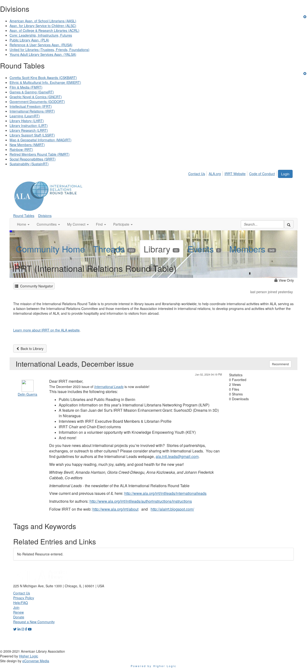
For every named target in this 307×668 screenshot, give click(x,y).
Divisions (45, 215)
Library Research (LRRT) (29, 130)
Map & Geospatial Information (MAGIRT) (40, 139)
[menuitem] (198, 173)
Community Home (50, 249)
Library (161, 249)
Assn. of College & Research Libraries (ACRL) (44, 30)
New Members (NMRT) (27, 144)
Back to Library (31, 348)
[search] (289, 224)
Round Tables (23, 215)
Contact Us (196, 173)
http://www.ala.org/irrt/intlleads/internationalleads (165, 493)
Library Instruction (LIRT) (29, 125)
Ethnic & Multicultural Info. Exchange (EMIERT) (45, 82)
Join (16, 607)
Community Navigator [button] (35, 286)
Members (251, 249)
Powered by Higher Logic (154, 666)
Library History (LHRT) (27, 120)
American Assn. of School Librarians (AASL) (43, 20)
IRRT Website (235, 173)
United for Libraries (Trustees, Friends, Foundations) (49, 49)
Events (203, 249)
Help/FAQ (20, 602)
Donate (18, 617)
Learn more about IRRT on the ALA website (46, 330)
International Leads (109, 386)
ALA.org (215, 173)
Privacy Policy (23, 597)
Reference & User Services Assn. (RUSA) (41, 44)
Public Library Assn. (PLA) (29, 40)
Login (285, 173)
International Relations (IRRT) (32, 111)
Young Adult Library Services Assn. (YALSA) (43, 54)
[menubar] (233, 173)
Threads (113, 249)
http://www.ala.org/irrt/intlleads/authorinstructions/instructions (140, 501)
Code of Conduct (262, 173)
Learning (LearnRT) (25, 116)
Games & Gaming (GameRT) (32, 92)
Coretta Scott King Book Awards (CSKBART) (43, 77)
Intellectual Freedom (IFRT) (31, 106)
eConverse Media (35, 660)
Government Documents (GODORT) (37, 101)
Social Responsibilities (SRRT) (33, 159)
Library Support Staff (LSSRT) (32, 135)
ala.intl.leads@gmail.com (177, 456)
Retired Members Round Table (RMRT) (40, 154)
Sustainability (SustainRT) (29, 163)
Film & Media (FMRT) (26, 87)
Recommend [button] (280, 364)
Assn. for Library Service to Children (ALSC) (43, 25)
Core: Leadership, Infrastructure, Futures (41, 35)
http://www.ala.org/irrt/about (115, 509)
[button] (23, 224)
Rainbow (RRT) (21, 149)
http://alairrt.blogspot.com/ (172, 509)
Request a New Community (34, 621)
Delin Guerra (27, 394)
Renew (18, 612)
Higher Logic (28, 656)
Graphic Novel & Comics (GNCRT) (36, 96)
